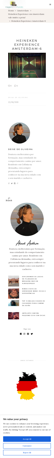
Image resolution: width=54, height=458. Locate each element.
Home (11, 10)
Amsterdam (23, 10)
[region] (27, 436)
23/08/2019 (13, 102)
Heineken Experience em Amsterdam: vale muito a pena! (26, 16)
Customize (27, 446)
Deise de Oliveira (18, 97)
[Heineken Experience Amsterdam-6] (27, 133)
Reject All (27, 452)
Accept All (27, 439)
